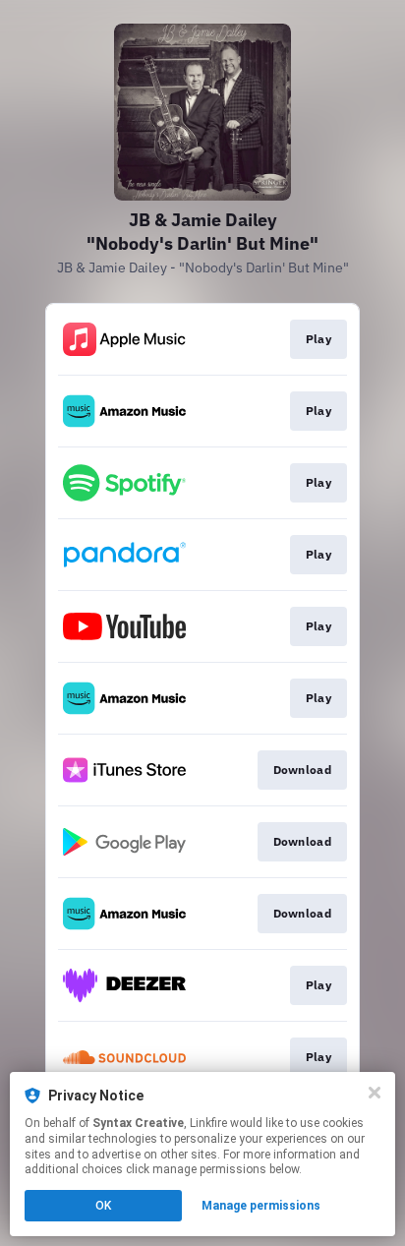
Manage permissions (261, 1206)
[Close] (374, 1092)
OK (103, 1206)
